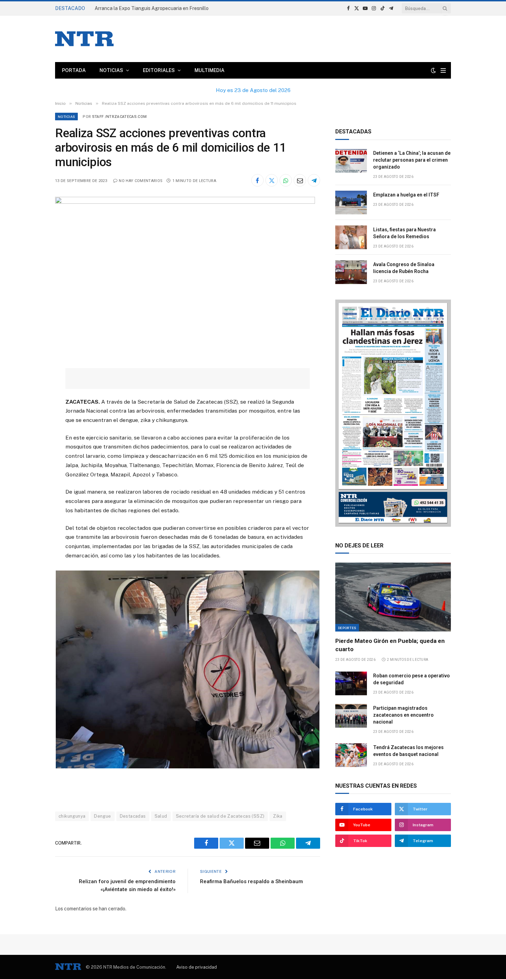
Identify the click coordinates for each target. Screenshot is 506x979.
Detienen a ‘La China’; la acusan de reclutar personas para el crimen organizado (172, 8)
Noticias (111, 70)
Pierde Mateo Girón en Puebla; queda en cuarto (390, 644)
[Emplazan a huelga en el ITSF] (351, 202)
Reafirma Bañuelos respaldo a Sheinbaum (251, 881)
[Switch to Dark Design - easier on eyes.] (433, 70)
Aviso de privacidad (196, 967)
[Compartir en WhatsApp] (286, 180)
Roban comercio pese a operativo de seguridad (411, 679)
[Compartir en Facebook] (257, 180)
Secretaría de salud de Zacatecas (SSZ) (220, 816)
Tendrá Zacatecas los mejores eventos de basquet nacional (408, 751)
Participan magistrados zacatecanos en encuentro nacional (403, 715)
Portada (74, 70)
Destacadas (133, 816)
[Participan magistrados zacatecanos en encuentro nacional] (351, 716)
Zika (278, 816)
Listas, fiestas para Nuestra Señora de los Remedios (404, 233)
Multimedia (209, 70)
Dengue (102, 816)
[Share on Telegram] (314, 180)
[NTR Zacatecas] (84, 39)
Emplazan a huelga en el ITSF (406, 195)
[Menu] (443, 70)
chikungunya (72, 816)
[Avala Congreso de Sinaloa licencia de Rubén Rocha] (351, 272)
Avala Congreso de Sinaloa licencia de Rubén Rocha (403, 268)
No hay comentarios (140, 181)
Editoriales (159, 70)
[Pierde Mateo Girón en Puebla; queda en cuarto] (393, 597)
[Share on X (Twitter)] (271, 180)
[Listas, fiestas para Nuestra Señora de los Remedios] (351, 237)
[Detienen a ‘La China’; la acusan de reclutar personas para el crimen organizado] (351, 161)
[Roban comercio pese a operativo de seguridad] (351, 683)
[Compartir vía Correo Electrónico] (300, 180)
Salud (161, 816)
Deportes (347, 628)
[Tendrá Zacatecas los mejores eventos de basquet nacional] (351, 755)
